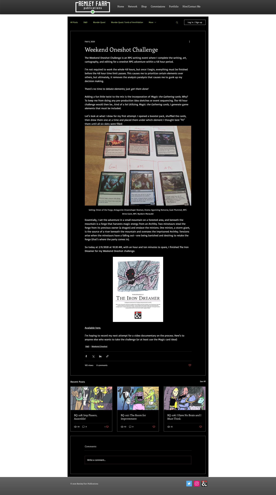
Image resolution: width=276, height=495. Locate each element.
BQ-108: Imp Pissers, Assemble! (85, 416)
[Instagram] (197, 483)
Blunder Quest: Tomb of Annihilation (127, 22)
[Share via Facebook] (86, 356)
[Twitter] (189, 483)
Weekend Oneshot (99, 346)
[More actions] (189, 41)
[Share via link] (107, 356)
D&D (85, 22)
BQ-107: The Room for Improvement (133, 416)
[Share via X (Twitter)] (93, 356)
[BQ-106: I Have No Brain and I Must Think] (184, 398)
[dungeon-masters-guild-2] (204, 483)
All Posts (74, 22)
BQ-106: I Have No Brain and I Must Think (184, 416)
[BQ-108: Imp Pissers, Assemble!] (91, 398)
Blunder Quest (99, 22)
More (151, 22)
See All (203, 381)
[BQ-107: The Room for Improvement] (138, 398)
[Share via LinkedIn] (100, 356)
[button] (177, 22)
